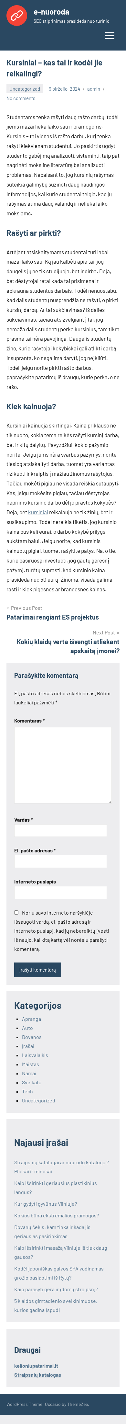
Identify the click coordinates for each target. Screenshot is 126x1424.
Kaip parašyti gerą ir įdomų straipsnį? (56, 1289)
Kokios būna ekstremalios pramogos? (56, 1215)
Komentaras (29, 720)
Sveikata (31, 1082)
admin (93, 89)
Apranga (31, 1019)
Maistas (30, 1064)
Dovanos (32, 1037)
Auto (27, 1028)
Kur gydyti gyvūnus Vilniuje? (45, 1204)
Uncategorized (24, 89)
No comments (20, 98)
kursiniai (38, 512)
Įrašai (28, 1046)
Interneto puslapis (35, 881)
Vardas (23, 819)
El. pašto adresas (35, 850)
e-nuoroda (51, 11)
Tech (27, 1091)
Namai (29, 1073)
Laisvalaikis (35, 1055)
